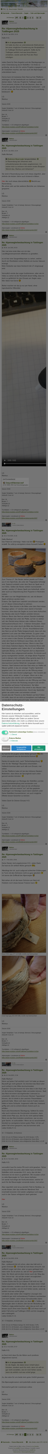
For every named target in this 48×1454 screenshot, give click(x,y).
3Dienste (13, 741)
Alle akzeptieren (38, 748)
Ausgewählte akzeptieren (21, 748)
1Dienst (13, 734)
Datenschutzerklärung (10, 723)
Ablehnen (6, 748)
